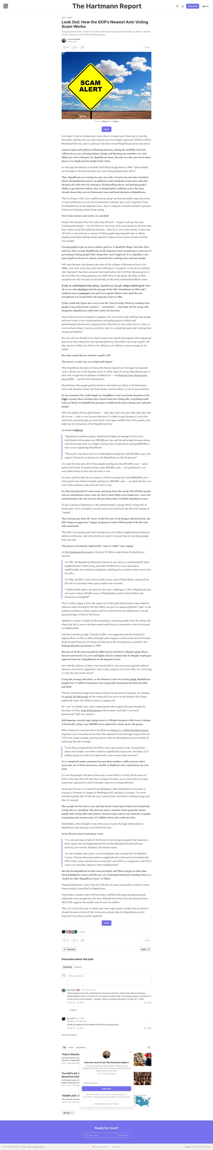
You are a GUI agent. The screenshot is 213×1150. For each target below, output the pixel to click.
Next (143, 949)
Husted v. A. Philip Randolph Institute (129, 730)
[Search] (177, 6)
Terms (29, 1147)
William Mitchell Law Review (77, 645)
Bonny (70, 1018)
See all (67, 1113)
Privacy (23, 1147)
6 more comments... (70, 1035)
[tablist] (72, 967)
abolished (82, 289)
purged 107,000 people (76, 697)
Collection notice (38, 1147)
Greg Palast (77, 1102)
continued (83, 293)
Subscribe (192, 6)
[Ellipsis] (150, 990)
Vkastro (105, 121)
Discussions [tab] (80, 1047)
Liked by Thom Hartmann (78, 1021)
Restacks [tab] (77, 967)
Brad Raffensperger (91, 710)
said (116, 167)
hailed (73, 875)
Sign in (205, 6)
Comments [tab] (67, 967)
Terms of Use (118, 1094)
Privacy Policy (125, 1097)
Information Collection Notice (106, 1097)
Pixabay (116, 121)
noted (133, 679)
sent (88, 720)
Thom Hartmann (74, 39)
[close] (130, 1052)
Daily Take (67, 18)
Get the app (116, 1147)
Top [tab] (64, 1047)
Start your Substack (102, 1147)
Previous (71, 949)
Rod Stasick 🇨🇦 (73, 990)
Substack (188, 1147)
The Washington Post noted (78, 552)
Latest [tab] (70, 1047)
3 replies (73, 1010)
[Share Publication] (182, 6)
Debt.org (78, 430)
